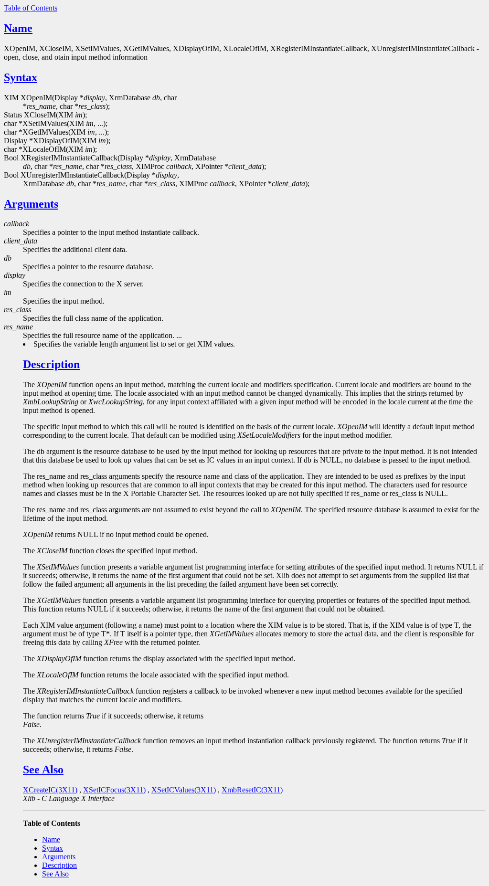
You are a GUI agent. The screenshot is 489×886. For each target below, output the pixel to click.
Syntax (20, 77)
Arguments (31, 204)
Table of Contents (30, 8)
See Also (43, 769)
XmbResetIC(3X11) (252, 790)
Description (51, 364)
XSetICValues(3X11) (183, 790)
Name (18, 28)
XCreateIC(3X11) (50, 790)
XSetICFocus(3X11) (114, 790)
